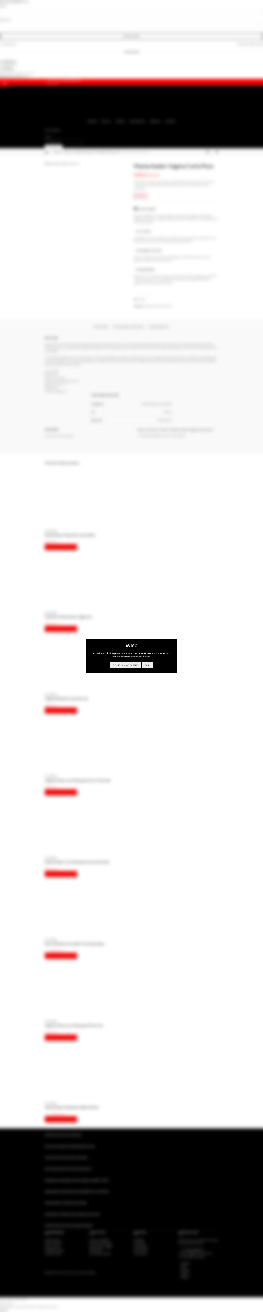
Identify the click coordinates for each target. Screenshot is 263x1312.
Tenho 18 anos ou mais (125, 665)
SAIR (147, 665)
